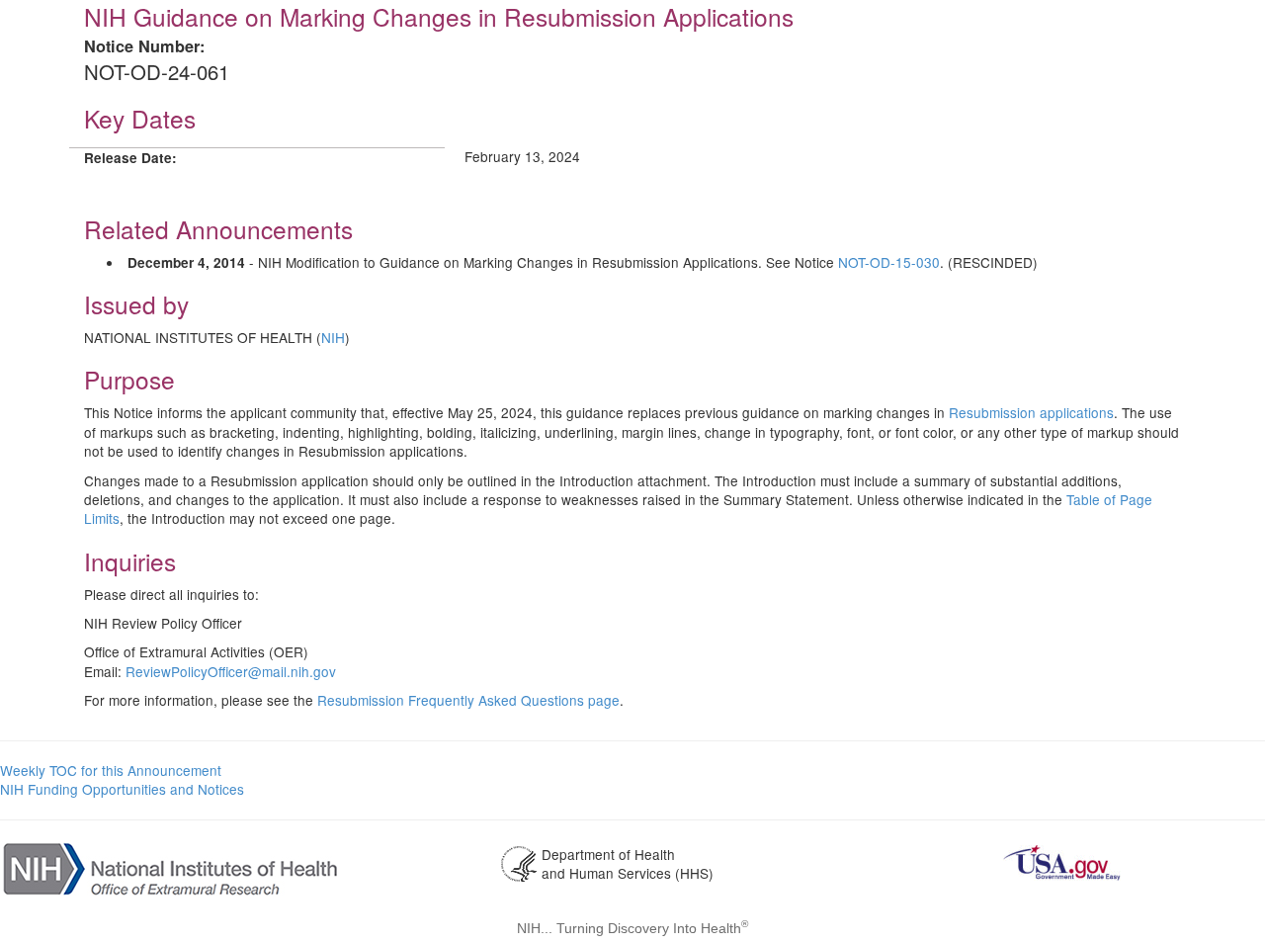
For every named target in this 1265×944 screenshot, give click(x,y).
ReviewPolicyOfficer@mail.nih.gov (231, 671)
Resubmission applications (1031, 412)
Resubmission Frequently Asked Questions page (468, 700)
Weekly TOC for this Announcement (110, 770)
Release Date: (130, 157)
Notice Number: (144, 46)
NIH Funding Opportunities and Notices (122, 789)
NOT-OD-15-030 (889, 262)
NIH (333, 337)
